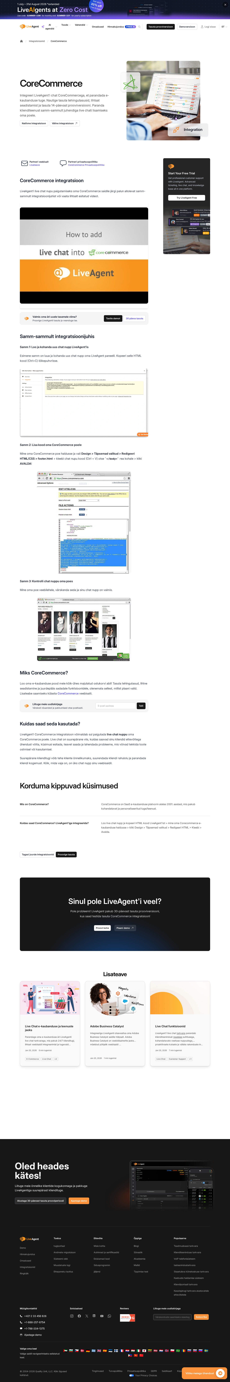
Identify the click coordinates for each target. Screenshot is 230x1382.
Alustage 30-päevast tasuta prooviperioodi (40, 1200)
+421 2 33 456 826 (35, 1316)
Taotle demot (113, 318)
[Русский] (189, 1350)
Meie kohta (99, 1246)
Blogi (136, 1246)
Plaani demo (123, 928)
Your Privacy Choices (146, 1375)
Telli (141, 705)
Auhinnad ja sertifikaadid (106, 1252)
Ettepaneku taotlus (63, 1271)
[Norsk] (167, 1350)
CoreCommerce (59, 41)
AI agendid (49, 26)
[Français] (122, 1350)
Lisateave (35, 165)
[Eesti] (110, 1350)
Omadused (25, 1260)
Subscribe (201, 1317)
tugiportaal (59, 1246)
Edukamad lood (102, 1258)
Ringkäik (24, 1273)
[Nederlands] (161, 1350)
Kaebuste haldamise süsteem (189, 1278)
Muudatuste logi (62, 1265)
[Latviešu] (155, 1350)
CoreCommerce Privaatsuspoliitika (86, 165)
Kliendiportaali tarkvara (185, 1284)
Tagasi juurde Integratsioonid (38, 854)
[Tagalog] (130, 1355)
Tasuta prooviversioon (160, 26)
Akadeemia (139, 1258)
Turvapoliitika (115, 1371)
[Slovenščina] (200, 1350)
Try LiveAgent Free (187, 197)
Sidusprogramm (102, 1265)
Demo (23, 1247)
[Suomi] (116, 1350)
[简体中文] (141, 1355)
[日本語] (144, 1350)
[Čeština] (77, 1350)
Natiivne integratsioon (34, 123)
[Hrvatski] (127, 1350)
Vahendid (80, 24)
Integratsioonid (37, 41)
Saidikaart (167, 1371)
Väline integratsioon (63, 123)
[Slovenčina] (195, 1350)
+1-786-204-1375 (34, 1328)
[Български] (71, 1350)
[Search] (141, 27)
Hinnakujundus (27, 1254)
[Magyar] (133, 1350)
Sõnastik (138, 1252)
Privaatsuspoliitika (136, 1371)
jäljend (97, 1271)
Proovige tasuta (66, 854)
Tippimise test (141, 1271)
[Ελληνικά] (93, 1350)
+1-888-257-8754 (34, 1322)
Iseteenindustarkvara (184, 1265)
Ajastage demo (79, 1200)
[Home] (21, 41)
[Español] (105, 1350)
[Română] (184, 1350)
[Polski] (172, 1350)
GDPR (154, 1371)
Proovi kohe (102, 928)
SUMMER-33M (34, 15)
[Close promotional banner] (225, 5)
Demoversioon (187, 26)
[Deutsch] (88, 1350)
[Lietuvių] (150, 1350)
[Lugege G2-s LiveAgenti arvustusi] (127, 1318)
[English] (99, 1350)
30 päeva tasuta (134, 318)
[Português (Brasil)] (178, 1350)
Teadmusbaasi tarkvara (186, 1246)
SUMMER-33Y (63, 15)
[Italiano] (139, 1350)
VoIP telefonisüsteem (184, 1258)
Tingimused (98, 1371)
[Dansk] (82, 1350)
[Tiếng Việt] (136, 1355)
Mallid (137, 1265)
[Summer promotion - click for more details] (115, 9)
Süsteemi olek (61, 1258)
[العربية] (65, 1350)
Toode (64, 24)
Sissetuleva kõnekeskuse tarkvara (191, 1271)
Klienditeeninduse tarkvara (187, 1252)
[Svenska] (206, 1350)
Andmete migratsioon (65, 1252)
